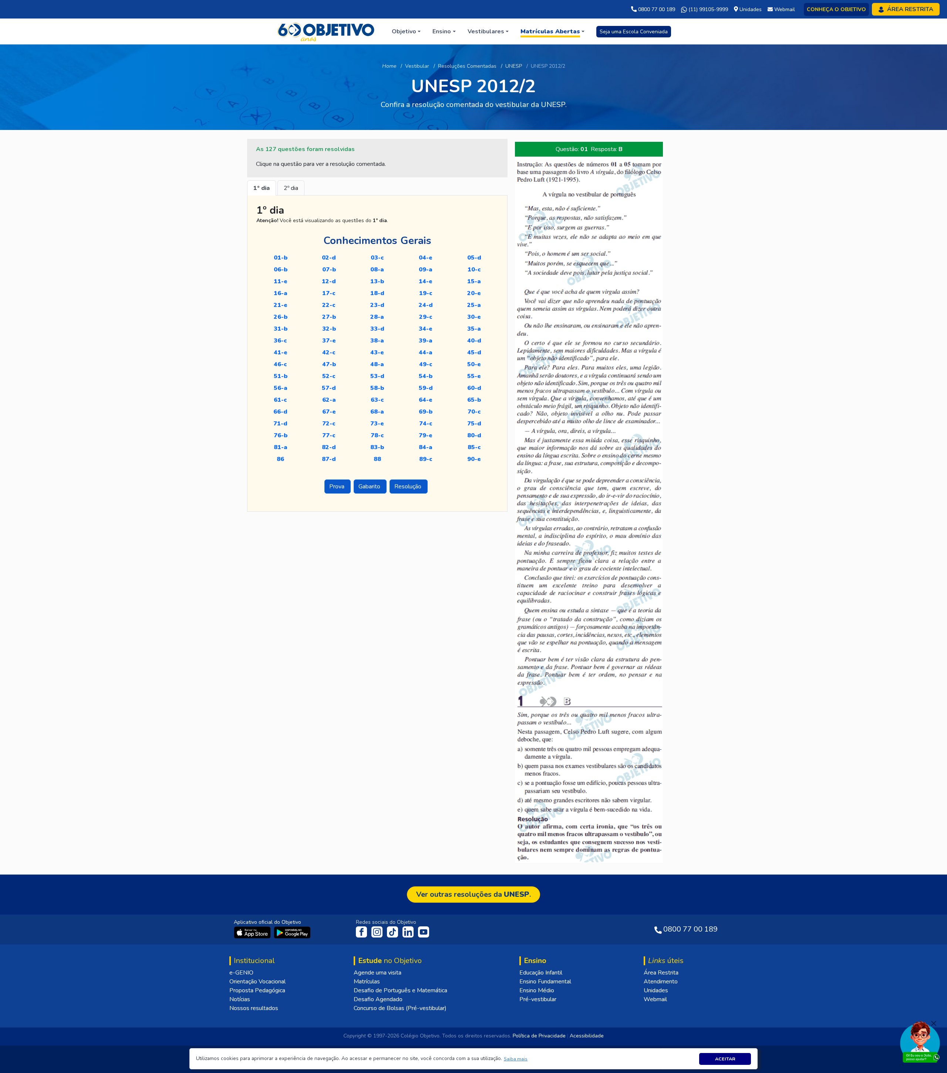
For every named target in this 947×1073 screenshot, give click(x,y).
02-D (329, 258)
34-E (425, 329)
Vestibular (417, 66)
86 (280, 459)
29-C (425, 317)
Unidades (656, 990)
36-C (280, 341)
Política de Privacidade (539, 1035)
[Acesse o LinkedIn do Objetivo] (409, 931)
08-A (377, 269)
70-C (474, 412)
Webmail (655, 999)
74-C (425, 423)
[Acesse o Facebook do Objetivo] (363, 931)
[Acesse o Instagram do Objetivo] (377, 931)
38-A (377, 341)
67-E (329, 412)
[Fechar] (934, 1023)
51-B (280, 376)
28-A (377, 317)
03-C (377, 258)
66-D (280, 412)
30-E (474, 317)
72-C (329, 423)
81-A (280, 447)
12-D (329, 281)
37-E (329, 341)
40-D (474, 341)
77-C (329, 435)
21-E (280, 305)
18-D (377, 293)
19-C (425, 293)
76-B (280, 435)
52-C (329, 376)
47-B (329, 364)
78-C (377, 435)
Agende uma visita (377, 973)
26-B (280, 317)
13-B (377, 281)
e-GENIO (241, 973)
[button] (515, 1059)
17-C (329, 293)
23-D (377, 305)
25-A (474, 305)
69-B (425, 412)
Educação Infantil (540, 973)
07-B (329, 269)
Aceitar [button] (725, 1059)
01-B (280, 258)
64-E (425, 400)
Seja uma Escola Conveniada (634, 31)
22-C (329, 305)
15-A (474, 281)
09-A (425, 269)
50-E (474, 364)
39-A (425, 341)
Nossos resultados (253, 1008)
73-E (377, 423)
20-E (474, 293)
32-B (329, 329)
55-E (474, 376)
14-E (425, 281)
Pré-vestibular (537, 999)
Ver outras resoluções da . (473, 894)
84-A (425, 447)
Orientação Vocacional (257, 981)
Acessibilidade (587, 1035)
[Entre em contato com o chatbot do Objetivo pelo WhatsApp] (920, 1041)
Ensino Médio (536, 990)
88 (377, 459)
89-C (425, 459)
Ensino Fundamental (545, 981)
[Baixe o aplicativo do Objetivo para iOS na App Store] (253, 932)
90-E (474, 459)
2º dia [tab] (291, 188)
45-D (474, 352)
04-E (425, 258)
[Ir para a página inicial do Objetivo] (326, 31)
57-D (329, 388)
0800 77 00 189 (656, 9)
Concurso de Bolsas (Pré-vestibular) (400, 1008)
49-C (425, 364)
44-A (425, 352)
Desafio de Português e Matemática (400, 990)
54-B (425, 376)
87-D (329, 459)
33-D (377, 329)
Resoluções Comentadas (467, 66)
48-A (377, 364)
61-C (280, 400)
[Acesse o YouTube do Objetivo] (424, 931)
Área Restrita (661, 973)
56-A (280, 388)
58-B (377, 388)
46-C (280, 364)
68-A (377, 412)
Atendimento (661, 981)
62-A (329, 400)
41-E (280, 352)
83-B (377, 447)
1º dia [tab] (261, 188)
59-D (426, 388)
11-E (280, 281)
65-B (474, 400)
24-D (426, 305)
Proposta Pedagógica (257, 990)
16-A (280, 293)
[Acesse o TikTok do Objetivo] (393, 931)
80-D (474, 435)
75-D (474, 423)
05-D (474, 258)
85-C (474, 447)
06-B (280, 269)
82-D (329, 447)
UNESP (513, 66)
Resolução (408, 486)
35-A (474, 329)
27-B (329, 317)
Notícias (239, 999)
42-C (329, 352)
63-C (377, 400)
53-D (377, 376)
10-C (474, 269)
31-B (280, 329)
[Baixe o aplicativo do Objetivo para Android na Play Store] (292, 932)
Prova (337, 486)
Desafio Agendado (378, 999)
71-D (280, 423)
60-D (474, 388)
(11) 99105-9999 (707, 9)
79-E (425, 435)
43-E (377, 352)
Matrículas (367, 981)
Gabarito (370, 486)
